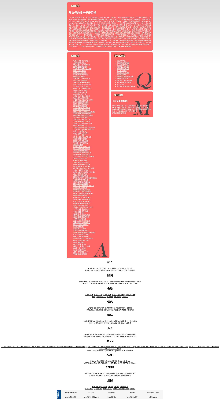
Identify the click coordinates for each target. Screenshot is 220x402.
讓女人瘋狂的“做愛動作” (80, 174)
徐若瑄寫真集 (92, 308)
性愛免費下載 (124, 363)
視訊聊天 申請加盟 (120, 310)
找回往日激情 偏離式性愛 (81, 151)
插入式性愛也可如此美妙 (80, 240)
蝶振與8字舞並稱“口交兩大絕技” (83, 207)
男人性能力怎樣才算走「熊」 (82, 119)
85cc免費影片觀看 (71, 397)
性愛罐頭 (110, 297)
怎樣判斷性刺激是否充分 (80, 75)
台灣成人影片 (89, 295)
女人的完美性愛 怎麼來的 (81, 209)
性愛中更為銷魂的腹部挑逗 (81, 82)
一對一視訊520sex (118, 336)
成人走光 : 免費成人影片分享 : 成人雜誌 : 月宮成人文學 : (18, 347)
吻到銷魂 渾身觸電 (79, 77)
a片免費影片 (124, 387)
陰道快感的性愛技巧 (79, 244)
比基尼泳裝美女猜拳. (90, 363)
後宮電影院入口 (101, 297)
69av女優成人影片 (130, 336)
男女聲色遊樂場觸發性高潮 (81, 164)
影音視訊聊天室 (108, 310)
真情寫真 (129, 308)
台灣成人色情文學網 (118, 295)
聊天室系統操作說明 (123, 65)
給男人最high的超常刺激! (81, 234)
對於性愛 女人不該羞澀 (80, 80)
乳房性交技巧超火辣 (79, 131)
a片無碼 (110, 387)
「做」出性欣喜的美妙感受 (81, 108)
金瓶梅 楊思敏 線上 (101, 321)
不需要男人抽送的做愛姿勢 (81, 203)
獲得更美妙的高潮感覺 (80, 254)
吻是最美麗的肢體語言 (80, 195)
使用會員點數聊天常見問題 (125, 77)
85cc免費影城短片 (132, 397)
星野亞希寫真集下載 (114, 283)
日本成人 (93, 361)
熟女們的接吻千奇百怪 (80, 158)
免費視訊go (117, 297)
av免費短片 (120, 334)
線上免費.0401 (107, 389)
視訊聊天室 (99, 323)
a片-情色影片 (98, 336)
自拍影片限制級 (100, 270)
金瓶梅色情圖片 (113, 321)
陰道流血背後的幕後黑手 (80, 133)
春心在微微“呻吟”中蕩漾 (80, 180)
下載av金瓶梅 (132, 321)
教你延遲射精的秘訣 (79, 250)
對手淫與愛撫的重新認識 (80, 102)
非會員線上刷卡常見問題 (124, 80)
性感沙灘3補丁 (110, 351)
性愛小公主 (132, 363)
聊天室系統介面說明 (123, 63)
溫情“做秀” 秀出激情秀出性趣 (82, 153)
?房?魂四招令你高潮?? (80, 117)
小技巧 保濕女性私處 (79, 219)
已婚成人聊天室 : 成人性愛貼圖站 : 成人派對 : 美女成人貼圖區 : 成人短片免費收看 (60, 347)
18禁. (93, 297)
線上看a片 (104, 387)
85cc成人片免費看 (109, 281)
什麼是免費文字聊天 (123, 73)
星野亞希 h (86, 283)
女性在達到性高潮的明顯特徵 (82, 114)
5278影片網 (128, 268)
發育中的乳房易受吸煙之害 (81, 182)
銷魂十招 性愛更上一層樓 (81, 246)
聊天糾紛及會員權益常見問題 (126, 86)
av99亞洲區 (88, 334)
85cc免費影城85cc (71, 392)
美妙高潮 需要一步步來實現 (81, 166)
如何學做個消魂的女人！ (80, 125)
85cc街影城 (112, 392)
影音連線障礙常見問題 (124, 82)
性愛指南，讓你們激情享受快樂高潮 (84, 127)
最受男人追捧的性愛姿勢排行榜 (83, 193)
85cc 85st (91, 392)
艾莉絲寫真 (100, 308)
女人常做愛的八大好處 (80, 188)
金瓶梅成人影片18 (89, 321)
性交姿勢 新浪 (128, 351)
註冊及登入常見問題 (123, 67)
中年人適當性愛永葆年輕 (80, 211)
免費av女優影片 (111, 334)
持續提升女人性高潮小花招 (81, 78)
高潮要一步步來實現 (79, 248)
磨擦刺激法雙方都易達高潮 (81, 190)
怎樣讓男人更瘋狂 (78, 227)
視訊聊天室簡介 (121, 61)
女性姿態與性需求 (78, 213)
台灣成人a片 (98, 295)
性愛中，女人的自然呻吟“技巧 (82, 123)
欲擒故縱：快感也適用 (80, 160)
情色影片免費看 (118, 389)
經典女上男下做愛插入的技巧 (82, 88)
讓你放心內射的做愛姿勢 (80, 141)
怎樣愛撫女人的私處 (79, 229)
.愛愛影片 (121, 270)
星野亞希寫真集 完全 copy (99, 283)
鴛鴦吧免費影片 (90, 270)
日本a (128, 361)
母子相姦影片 (115, 363)
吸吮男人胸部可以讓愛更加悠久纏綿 (84, 112)
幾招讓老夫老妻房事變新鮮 (81, 199)
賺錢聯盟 (123, 113)
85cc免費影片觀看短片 (123, 281)
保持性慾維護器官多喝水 (80, 205)
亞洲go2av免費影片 (99, 334)
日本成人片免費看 (111, 361)
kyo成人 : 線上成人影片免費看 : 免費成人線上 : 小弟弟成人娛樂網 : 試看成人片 (110, 347)
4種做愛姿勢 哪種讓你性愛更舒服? (84, 168)
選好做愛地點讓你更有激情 (81, 149)
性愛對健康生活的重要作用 (81, 110)
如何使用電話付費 (122, 78)
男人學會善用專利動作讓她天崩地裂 (84, 232)
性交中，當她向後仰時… (80, 225)
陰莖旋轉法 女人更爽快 (80, 94)
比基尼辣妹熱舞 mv (104, 363)
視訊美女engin (88, 336)
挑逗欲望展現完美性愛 (80, 92)
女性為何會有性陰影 (79, 71)
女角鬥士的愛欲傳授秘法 (80, 230)
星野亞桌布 (133, 283)
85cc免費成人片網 (153, 392)
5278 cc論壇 (111, 268)
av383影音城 (89, 389)
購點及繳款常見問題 (123, 69)
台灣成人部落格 (130, 295)
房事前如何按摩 (78, 145)
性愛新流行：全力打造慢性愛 (82, 192)
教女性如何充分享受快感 (80, 98)
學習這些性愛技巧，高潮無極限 (83, 238)
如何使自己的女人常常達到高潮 (83, 115)
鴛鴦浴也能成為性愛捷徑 (80, 104)
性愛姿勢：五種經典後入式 (81, 96)
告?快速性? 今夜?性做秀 (80, 86)
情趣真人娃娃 (91, 351)
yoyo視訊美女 (98, 389)
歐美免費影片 (91, 310)
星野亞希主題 (125, 283)
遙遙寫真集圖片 (110, 308)
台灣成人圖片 (107, 295)
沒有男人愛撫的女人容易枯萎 (82, 137)
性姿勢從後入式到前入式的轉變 (83, 100)
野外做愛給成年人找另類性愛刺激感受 (85, 178)
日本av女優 (121, 361)
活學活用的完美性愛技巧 (80, 162)
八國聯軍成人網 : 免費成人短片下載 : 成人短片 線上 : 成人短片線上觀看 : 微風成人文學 (161, 347)
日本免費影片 (101, 361)
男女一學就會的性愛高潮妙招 (82, 84)
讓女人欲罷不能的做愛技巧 (81, 223)
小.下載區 (107, 323)
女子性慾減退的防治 (79, 63)
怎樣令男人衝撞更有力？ (80, 252)
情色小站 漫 (119, 351)
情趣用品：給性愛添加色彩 (81, 215)
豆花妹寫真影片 (120, 308)
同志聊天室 (130, 310)
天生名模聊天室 (115, 323)
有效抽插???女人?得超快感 (81, 197)
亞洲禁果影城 (107, 336)
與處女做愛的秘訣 (78, 242)
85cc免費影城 (112, 397)
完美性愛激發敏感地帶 (80, 67)
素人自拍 (92, 323)
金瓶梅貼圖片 (123, 321)
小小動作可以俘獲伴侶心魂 (81, 154)
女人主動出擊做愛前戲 (80, 106)
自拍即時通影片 (130, 270)
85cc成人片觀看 (136, 281)
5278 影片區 (120, 268)
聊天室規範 (120, 84)
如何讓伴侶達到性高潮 (80, 90)
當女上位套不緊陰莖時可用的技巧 (83, 156)
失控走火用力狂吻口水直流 (81, 221)
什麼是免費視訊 (121, 75)
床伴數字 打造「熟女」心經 (81, 147)
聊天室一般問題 (121, 71)
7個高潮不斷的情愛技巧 (80, 143)
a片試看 (116, 387)
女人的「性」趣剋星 (79, 135)
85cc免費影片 (83, 281)
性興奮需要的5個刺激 (80, 73)
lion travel (125, 297)
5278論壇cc (91, 268)
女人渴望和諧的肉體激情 (80, 184)
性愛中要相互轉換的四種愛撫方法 (83, 186)
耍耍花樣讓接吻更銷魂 (80, 139)
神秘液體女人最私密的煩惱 (81, 65)
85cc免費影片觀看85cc (96, 281)
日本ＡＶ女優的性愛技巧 (80, 170)
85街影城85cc (153, 397)
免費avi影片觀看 (130, 334)
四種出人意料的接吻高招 (80, 236)
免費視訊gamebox (129, 389)
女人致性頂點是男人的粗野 (81, 121)
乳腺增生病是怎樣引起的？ (81, 61)
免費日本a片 (96, 387)
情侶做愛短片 (101, 351)
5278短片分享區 (101, 268)
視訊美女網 (99, 310)
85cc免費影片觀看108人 (91, 397)
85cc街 (132, 392)
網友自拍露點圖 (126, 323)
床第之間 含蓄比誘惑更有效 (81, 201)
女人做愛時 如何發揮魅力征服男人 (83, 129)
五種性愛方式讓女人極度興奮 (82, 69)
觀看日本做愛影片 (111, 270)
